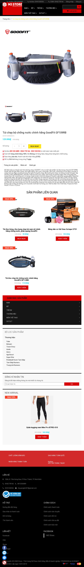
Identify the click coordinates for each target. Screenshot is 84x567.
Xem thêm (62, 239)
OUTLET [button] (42, 13)
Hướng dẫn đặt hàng (10, 507)
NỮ (7, 306)
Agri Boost (10, 355)
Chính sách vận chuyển (52, 511)
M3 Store (50, 535)
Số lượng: (6, 146)
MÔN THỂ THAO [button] (30, 13)
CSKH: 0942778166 (56, 2)
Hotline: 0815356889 (16, 2)
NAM (8, 303)
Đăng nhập (70, 2)
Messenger (7, 549)
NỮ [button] (32, 8)
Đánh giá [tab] (32, 165)
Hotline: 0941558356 (36, 2)
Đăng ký (78, 2)
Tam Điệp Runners (13, 362)
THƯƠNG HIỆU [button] (51, 8)
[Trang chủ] (12, 8)
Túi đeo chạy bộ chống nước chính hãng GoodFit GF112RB (21, 279)
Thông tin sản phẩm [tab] (11, 165)
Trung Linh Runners (13, 365)
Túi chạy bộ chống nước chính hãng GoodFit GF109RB (34, 132)
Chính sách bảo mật (51, 525)
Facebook (6, 535)
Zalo (4, 540)
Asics (8, 352)
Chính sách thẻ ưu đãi (51, 520)
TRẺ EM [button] (40, 8)
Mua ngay (34, 146)
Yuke (8, 341)
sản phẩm (73, 11)
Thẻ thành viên (8, 520)
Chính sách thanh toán (52, 507)
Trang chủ (6, 19)
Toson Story (10, 347)
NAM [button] (26, 8)
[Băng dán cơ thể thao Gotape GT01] (62, 212)
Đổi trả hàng (7, 516)
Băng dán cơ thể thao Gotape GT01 (62, 229)
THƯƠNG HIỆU (11, 314)
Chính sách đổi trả (50, 516)
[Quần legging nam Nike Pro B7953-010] (42, 410)
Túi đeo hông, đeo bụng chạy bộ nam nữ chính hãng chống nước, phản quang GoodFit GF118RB (21, 230)
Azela (8, 349)
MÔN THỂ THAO (12, 318)
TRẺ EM (9, 310)
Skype (5, 544)
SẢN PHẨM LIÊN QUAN (42, 192)
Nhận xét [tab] (24, 165)
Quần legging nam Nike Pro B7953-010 (42, 427)
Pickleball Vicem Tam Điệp (15, 360)
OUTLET (9, 321)
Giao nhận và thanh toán (11, 511)
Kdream (9, 344)
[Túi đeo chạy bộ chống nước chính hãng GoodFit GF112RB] (21, 261)
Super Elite (10, 357)
